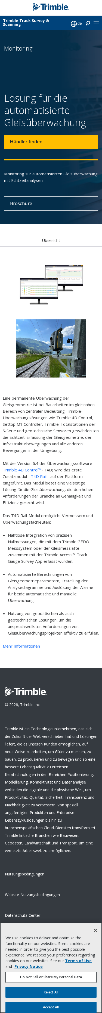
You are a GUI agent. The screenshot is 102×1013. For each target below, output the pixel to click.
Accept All (51, 1007)
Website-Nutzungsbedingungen (32, 894)
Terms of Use (78, 960)
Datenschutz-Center (22, 915)
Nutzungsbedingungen (24, 874)
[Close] (95, 930)
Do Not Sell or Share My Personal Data (51, 977)
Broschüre (21, 203)
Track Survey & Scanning (26, 22)
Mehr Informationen (21, 646)
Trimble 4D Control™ (22, 470)
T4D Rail (39, 476)
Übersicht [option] (51, 240)
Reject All (51, 992)
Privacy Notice (28, 966)
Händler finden (26, 141)
